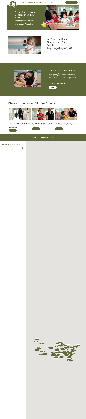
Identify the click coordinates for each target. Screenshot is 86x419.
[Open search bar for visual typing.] (63, 2)
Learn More (53, 87)
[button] (53, 352)
